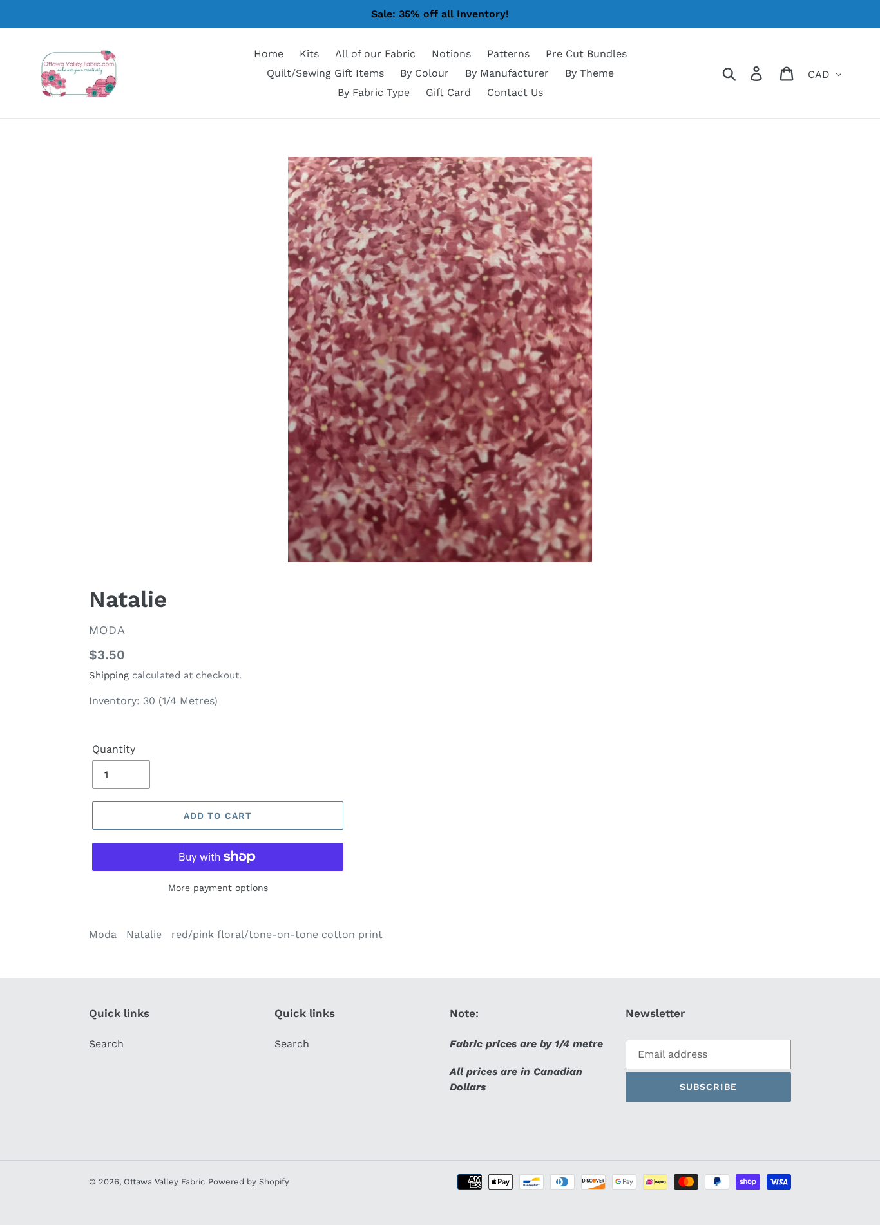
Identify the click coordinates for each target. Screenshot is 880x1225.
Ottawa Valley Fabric (164, 1181)
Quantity (113, 749)
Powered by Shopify (248, 1181)
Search (106, 1044)
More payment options (218, 888)
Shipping (109, 675)
